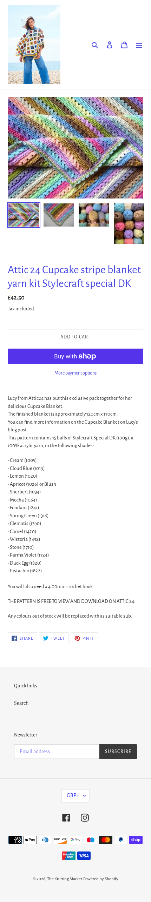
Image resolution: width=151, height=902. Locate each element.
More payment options (75, 373)
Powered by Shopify (100, 879)
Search (21, 703)
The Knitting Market (64, 879)
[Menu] (139, 44)
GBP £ (73, 795)
